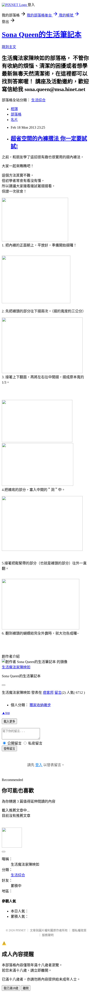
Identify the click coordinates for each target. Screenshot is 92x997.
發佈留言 (9, 748)
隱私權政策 (79, 930)
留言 (58, 692)
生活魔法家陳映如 (16, 667)
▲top (6, 713)
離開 (26, 988)
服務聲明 (48, 935)
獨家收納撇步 (40, 705)
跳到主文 (9, 47)
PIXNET (21, 930)
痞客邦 (48, 692)
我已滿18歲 (11, 988)
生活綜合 (38, 100)
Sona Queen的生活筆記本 (42, 35)
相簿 (14, 109)
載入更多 (9, 721)
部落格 (16, 114)
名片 (14, 120)
